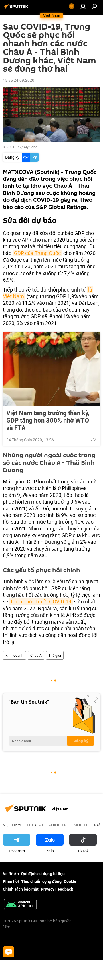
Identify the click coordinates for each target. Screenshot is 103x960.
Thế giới (55, 655)
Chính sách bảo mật (21, 889)
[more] (93, 439)
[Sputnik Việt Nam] (17, 8)
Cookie (70, 881)
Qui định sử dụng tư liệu (43, 873)
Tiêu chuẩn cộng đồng (41, 881)
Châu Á (36, 655)
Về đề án (11, 873)
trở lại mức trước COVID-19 (41, 601)
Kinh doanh (14, 655)
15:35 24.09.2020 (18, 80)
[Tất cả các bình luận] (8, 951)
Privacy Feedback (57, 889)
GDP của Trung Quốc (37, 253)
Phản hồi (11, 881)
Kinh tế (80, 824)
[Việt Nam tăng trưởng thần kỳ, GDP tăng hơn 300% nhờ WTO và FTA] (51, 369)
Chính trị (58, 824)
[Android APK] (20, 905)
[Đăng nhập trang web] (83, 6)
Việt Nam (12, 824)
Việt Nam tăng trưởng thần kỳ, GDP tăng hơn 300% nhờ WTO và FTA (47, 420)
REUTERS (13, 147)
